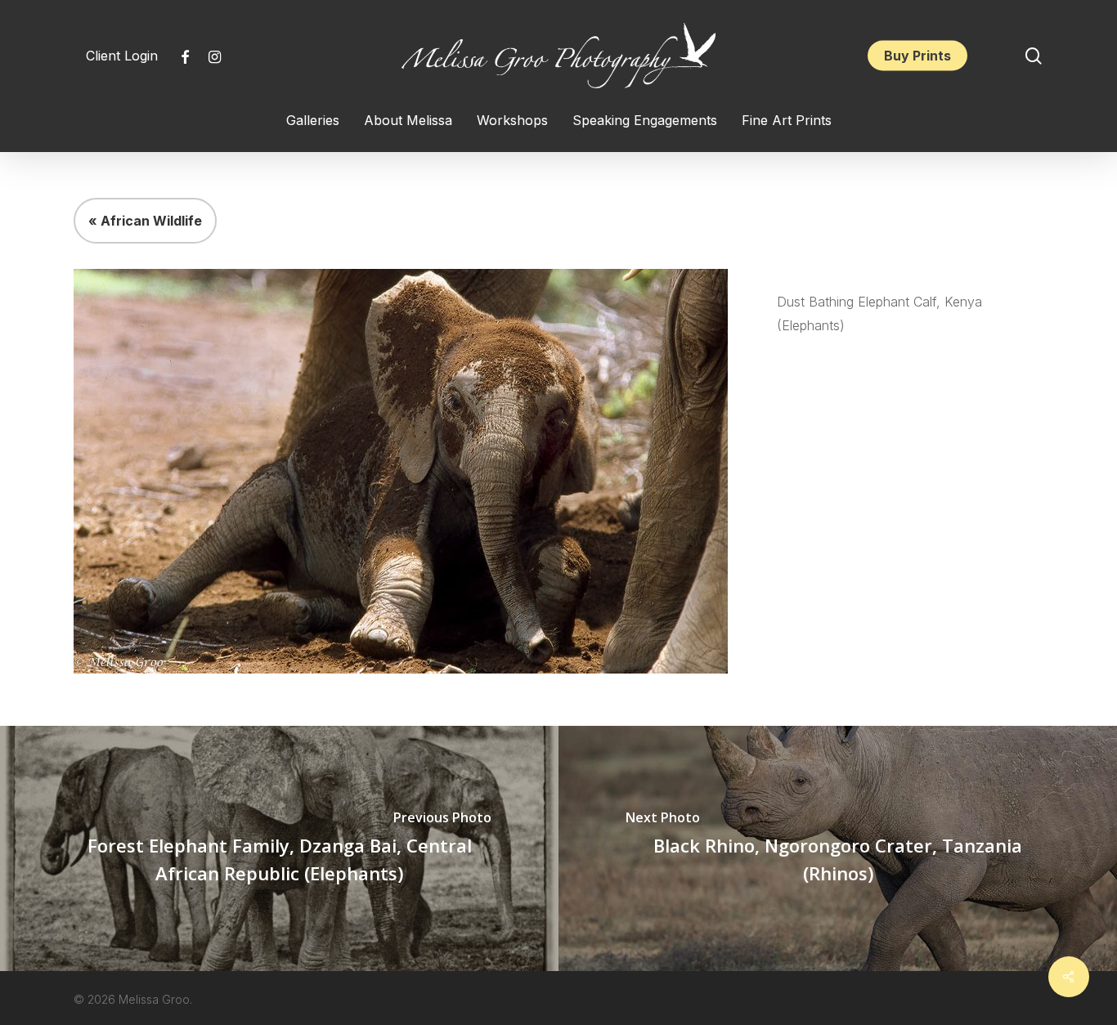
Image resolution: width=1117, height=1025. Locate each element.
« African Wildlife (145, 221)
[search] (1033, 56)
